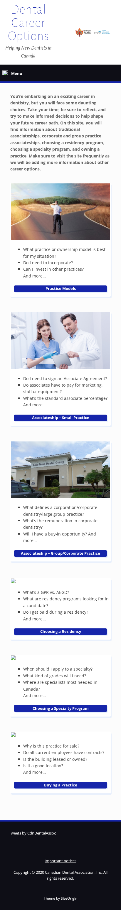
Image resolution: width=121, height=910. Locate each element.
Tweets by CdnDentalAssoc (32, 833)
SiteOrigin (69, 898)
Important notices (60, 860)
